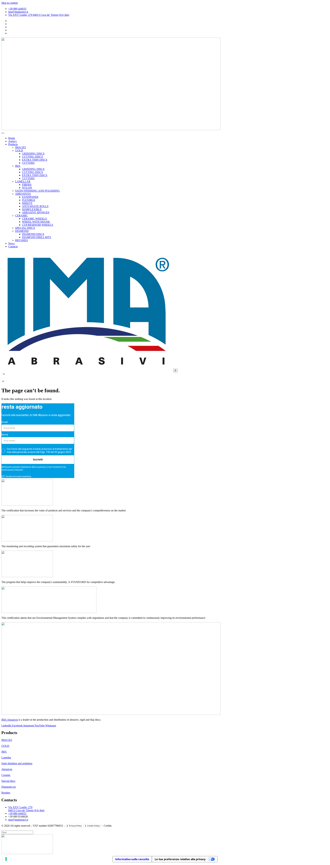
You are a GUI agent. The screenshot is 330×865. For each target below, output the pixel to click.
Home (11, 138)
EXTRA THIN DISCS (34, 159)
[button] (165, 378)
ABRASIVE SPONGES (35, 212)
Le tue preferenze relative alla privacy (180, 859)
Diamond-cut (8, 786)
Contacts (13, 246)
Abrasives (6, 769)
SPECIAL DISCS (25, 227)
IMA (17, 165)
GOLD (19, 150)
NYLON (27, 187)
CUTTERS (28, 162)
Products (13, 144)
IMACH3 (20, 147)
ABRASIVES (23, 193)
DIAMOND (22, 231)
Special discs (8, 780)
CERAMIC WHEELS (34, 218)
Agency (12, 141)
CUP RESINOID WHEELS (37, 224)
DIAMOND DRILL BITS (36, 237)
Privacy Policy (75, 826)
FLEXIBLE (28, 200)
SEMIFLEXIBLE (32, 209)
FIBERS (26, 184)
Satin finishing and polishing (16, 763)
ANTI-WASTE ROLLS (35, 206)
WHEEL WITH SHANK (36, 221)
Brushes (5, 792)
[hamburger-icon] (2, 133)
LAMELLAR (22, 181)
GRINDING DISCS (33, 153)
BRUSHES (21, 240)
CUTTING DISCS (32, 156)
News (11, 243)
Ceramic (5, 775)
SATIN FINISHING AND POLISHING (37, 190)
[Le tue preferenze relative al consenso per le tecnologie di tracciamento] (6, 859)
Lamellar (6, 757)
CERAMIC (21, 215)
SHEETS (27, 203)
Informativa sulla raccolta (132, 859)
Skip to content (9, 2)
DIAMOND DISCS (33, 234)
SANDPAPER (30, 196)
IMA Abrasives (9, 719)
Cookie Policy (93, 826)
